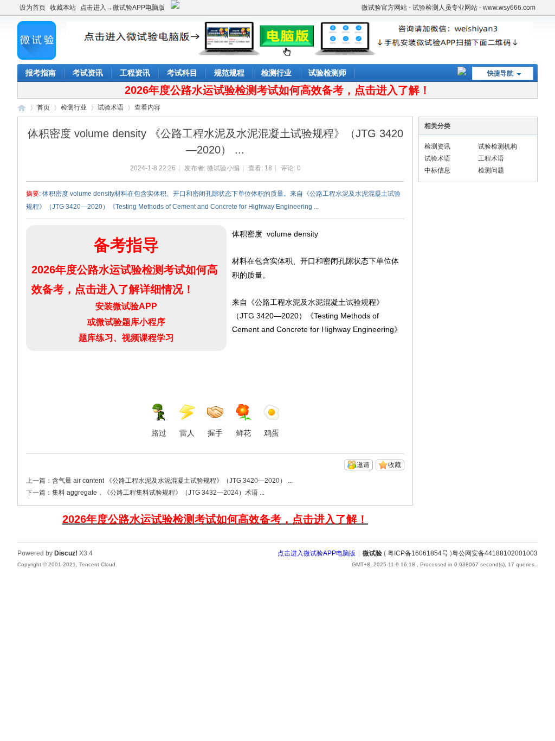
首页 (43, 107)
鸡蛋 (271, 433)
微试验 (21, 108)
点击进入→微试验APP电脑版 (122, 7)
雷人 (187, 433)
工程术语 (491, 158)
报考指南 (40, 72)
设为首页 (33, 7)
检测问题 (491, 170)
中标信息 (437, 170)
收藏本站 (63, 7)
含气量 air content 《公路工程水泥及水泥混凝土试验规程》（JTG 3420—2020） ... (172, 480)
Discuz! (66, 553)
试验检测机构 (497, 146)
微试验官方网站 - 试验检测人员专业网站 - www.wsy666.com (448, 7)
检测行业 (276, 72)
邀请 (363, 465)
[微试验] (36, 57)
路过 (158, 433)
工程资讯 (135, 72)
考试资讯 (88, 72)
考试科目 (182, 72)
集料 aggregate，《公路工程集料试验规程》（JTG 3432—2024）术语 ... (158, 492)
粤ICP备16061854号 (418, 553)
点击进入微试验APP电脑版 (317, 553)
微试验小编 (223, 168)
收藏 (394, 465)
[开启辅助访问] (356, 7)
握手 (215, 433)
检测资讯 (437, 146)
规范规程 (229, 72)
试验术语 (111, 107)
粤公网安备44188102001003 (495, 553)
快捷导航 (500, 73)
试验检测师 (327, 72)
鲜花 (243, 433)
